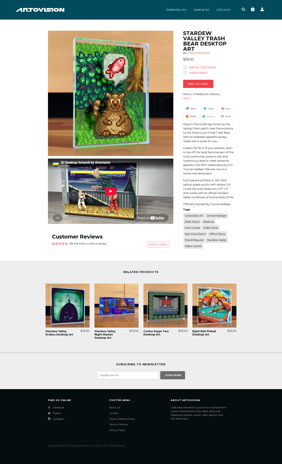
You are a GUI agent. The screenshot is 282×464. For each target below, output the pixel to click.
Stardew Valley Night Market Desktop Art (105, 334)
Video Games (193, 246)
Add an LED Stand (202, 67)
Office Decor (217, 234)
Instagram (59, 419)
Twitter (57, 413)
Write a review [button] (158, 244)
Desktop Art (201, 9)
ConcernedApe (198, 53)
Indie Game (210, 227)
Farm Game (192, 227)
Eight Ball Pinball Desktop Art (204, 333)
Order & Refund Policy (122, 419)
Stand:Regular (194, 240)
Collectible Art (194, 215)
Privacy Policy (117, 430)
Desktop (208, 221)
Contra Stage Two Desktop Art (156, 333)
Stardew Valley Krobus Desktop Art (59, 333)
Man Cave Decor (195, 234)
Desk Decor (192, 221)
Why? (187, 98)
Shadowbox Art (176, 9)
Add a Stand (198, 73)
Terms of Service (118, 424)
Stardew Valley (217, 240)
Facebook (58, 407)
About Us (114, 407)
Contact (113, 413)
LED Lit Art (223, 9)
